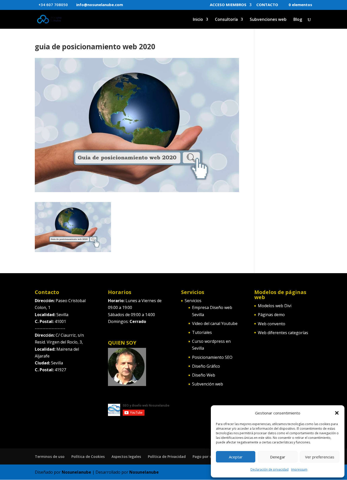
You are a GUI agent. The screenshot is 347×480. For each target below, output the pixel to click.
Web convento (271, 324)
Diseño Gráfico (206, 366)
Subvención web (207, 384)
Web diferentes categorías (283, 332)
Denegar (277, 456)
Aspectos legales (126, 456)
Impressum (299, 469)
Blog (297, 20)
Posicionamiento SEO (212, 357)
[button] (336, 412)
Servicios (193, 300)
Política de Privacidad (167, 456)
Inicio (198, 20)
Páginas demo (271, 314)
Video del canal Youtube (215, 323)
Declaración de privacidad (269, 469)
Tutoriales (202, 332)
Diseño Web (203, 375)
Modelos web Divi (274, 305)
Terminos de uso (50, 456)
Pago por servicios (209, 456)
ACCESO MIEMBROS (228, 5)
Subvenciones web (268, 20)
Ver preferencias (319, 456)
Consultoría (226, 20)
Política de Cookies (88, 456)
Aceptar (236, 456)
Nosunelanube (76, 472)
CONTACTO (267, 5)
